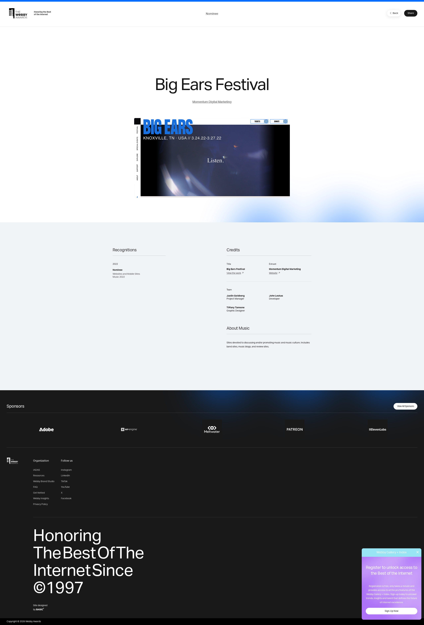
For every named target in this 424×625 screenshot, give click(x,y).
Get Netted (39, 493)
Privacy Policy (40, 504)
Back (395, 13)
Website (273, 273)
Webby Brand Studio (43, 481)
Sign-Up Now (391, 611)
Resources (38, 476)
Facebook (66, 498)
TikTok (64, 481)
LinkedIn (65, 476)
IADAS (36, 470)
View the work (234, 273)
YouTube (65, 487)
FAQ (35, 487)
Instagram (66, 470)
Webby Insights (41, 498)
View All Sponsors (405, 406)
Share (411, 13)
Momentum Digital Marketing (212, 101)
